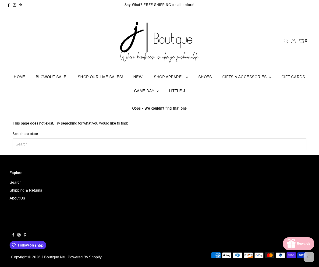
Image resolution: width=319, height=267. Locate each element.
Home (19, 77)
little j (177, 91)
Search (15, 182)
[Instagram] (14, 5)
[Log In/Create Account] (293, 41)
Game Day (145, 91)
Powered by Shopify (85, 257)
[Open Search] (286, 41)
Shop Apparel (169, 77)
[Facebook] (9, 5)
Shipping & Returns (26, 190)
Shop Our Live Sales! (100, 77)
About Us (17, 198)
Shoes (205, 77)
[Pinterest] (20, 5)
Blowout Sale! (51, 77)
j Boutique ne (53, 257)
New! (138, 77)
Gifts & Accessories (245, 77)
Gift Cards (293, 77)
